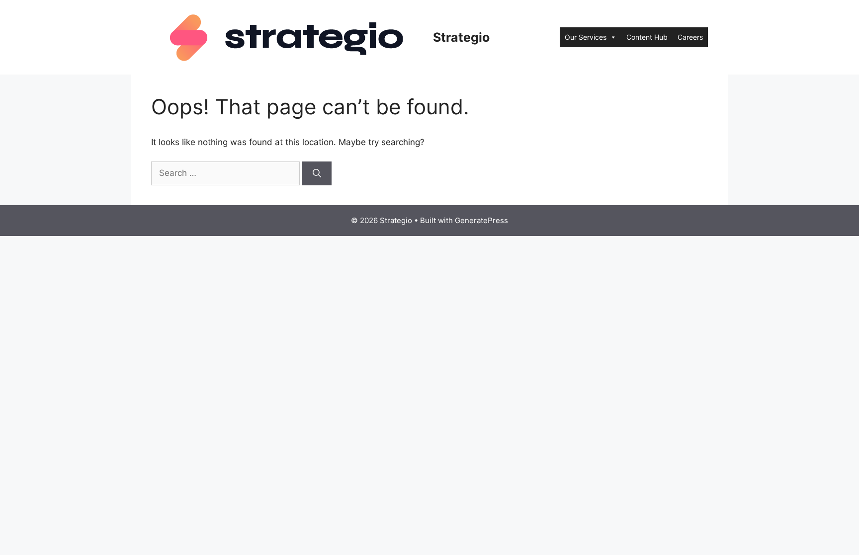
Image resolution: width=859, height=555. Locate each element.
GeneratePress (481, 220)
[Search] (317, 173)
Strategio (461, 37)
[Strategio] (288, 37)
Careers (690, 37)
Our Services (585, 37)
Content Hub (647, 37)
